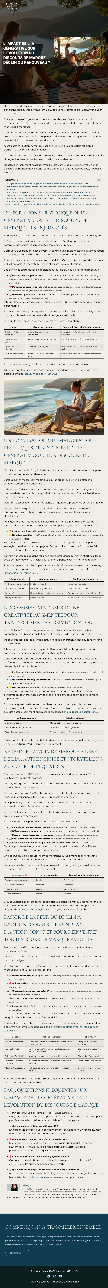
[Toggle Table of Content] (98, 180)
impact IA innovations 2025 (21, 573)
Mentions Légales (40, 1281)
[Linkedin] (60, 1276)
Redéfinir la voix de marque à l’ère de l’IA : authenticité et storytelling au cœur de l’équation (51, 195)
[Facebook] (48, 1276)
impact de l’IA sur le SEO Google (24, 909)
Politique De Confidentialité (65, 1281)
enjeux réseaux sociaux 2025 (80, 711)
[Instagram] (54, 1276)
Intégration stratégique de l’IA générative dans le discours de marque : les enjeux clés (47, 184)
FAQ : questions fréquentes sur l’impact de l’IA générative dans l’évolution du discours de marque (53, 204)
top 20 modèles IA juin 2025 (41, 373)
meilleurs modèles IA (39, 1177)
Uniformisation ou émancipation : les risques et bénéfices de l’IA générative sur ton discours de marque (52, 188)
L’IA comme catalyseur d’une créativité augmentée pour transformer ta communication (48, 192)
